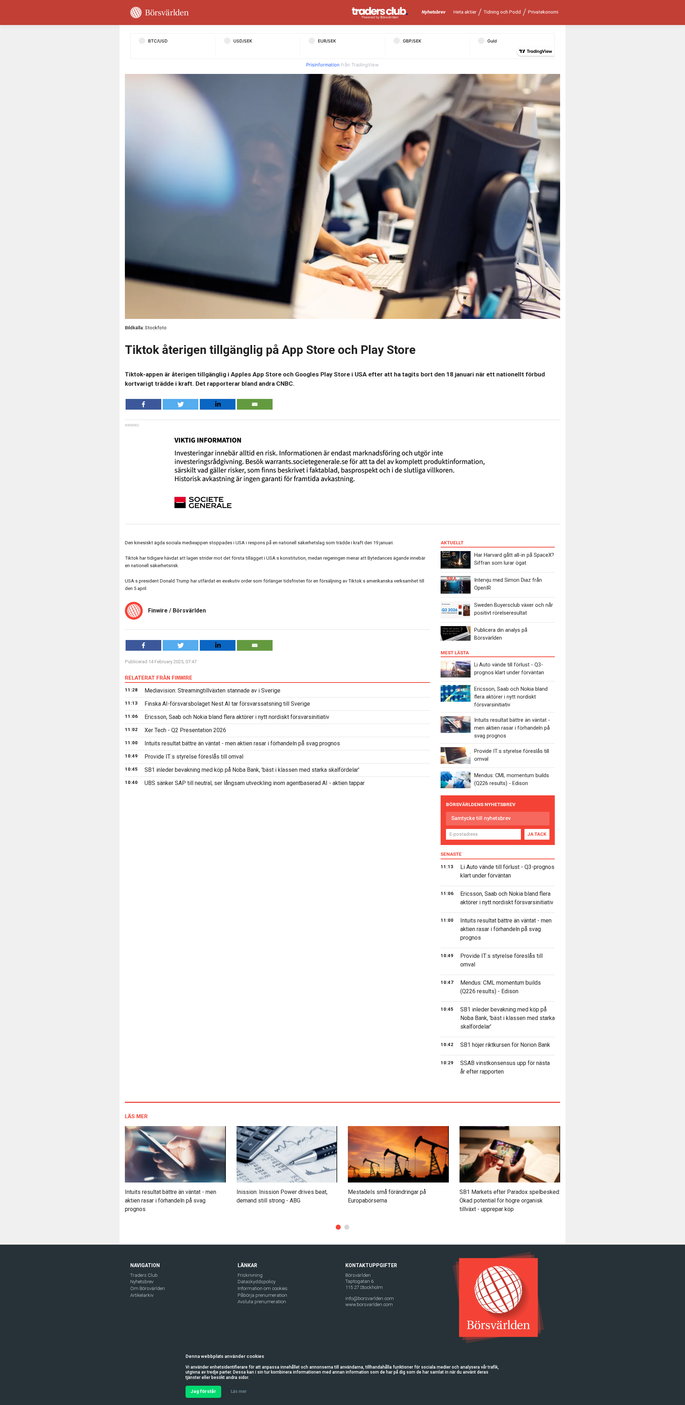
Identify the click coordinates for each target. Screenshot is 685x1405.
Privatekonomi (543, 12)
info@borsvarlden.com (369, 1298)
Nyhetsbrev (434, 12)
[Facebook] (143, 404)
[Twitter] (180, 404)
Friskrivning (250, 1275)
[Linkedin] (217, 404)
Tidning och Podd (502, 12)
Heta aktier (464, 12)
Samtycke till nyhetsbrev (481, 818)
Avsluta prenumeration (262, 1301)
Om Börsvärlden (147, 1288)
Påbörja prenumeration (262, 1295)
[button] (338, 1227)
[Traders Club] (380, 12)
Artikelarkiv (141, 1295)
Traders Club (144, 1275)
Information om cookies (263, 1288)
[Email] (255, 404)
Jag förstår (203, 1391)
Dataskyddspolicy (256, 1281)
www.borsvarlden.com (369, 1304)
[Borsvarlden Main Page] (159, 12)
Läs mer (239, 1391)
